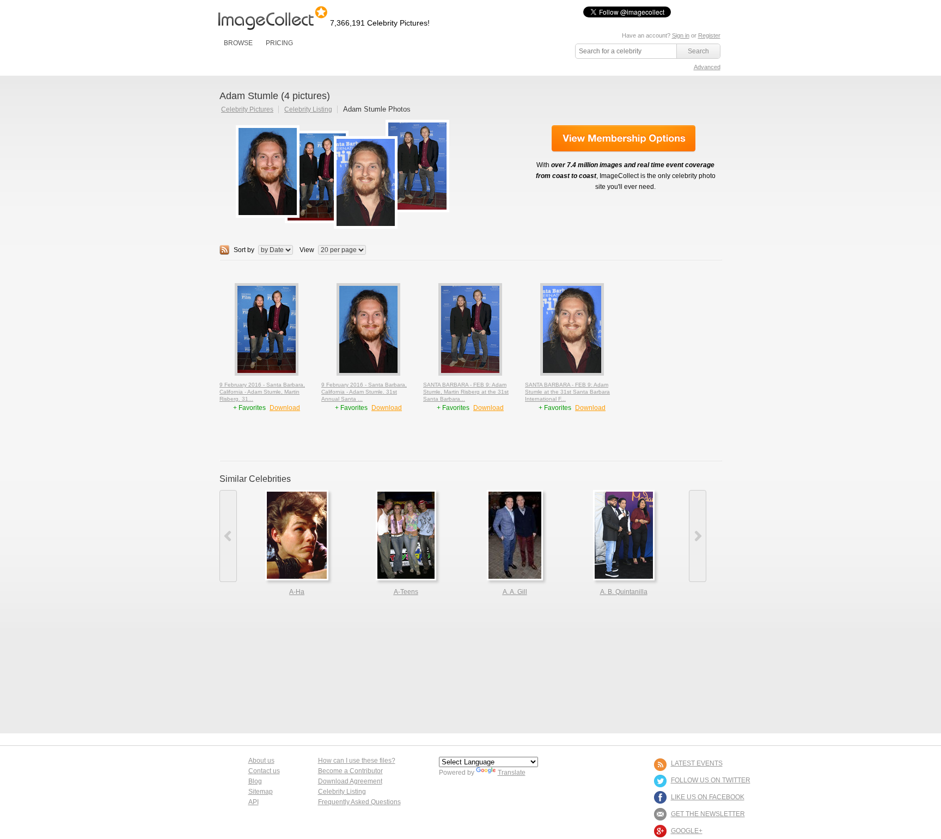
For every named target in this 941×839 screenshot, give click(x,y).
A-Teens (406, 592)
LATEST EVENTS (697, 763)
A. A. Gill (515, 592)
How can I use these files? (356, 760)
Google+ (686, 831)
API (253, 802)
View (307, 250)
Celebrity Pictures (247, 109)
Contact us (264, 771)
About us (261, 760)
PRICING (279, 43)
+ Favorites (250, 408)
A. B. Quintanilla (623, 592)
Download (285, 408)
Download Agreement (350, 781)
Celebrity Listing (308, 109)
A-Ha (296, 592)
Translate (512, 772)
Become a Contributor (350, 771)
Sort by (244, 250)
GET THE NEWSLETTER (708, 814)
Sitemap (260, 791)
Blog (255, 781)
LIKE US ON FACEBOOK (707, 797)
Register (709, 35)
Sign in (680, 35)
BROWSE (238, 43)
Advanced (707, 67)
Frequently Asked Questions (359, 802)
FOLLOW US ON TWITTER (710, 780)
